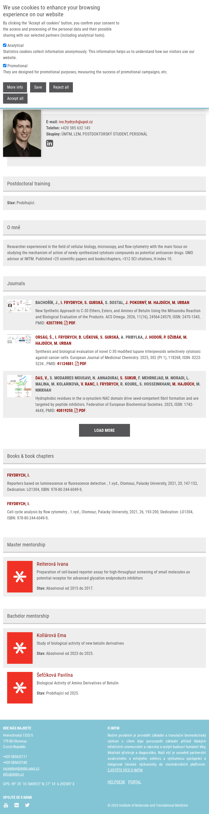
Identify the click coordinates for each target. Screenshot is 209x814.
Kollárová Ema (51, 635)
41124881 (65, 363)
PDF (71, 323)
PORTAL (134, 782)
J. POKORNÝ (135, 302)
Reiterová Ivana (52, 564)
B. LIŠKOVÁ (88, 337)
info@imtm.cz (13, 774)
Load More (104, 430)
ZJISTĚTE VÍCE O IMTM (125, 770)
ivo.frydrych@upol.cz (76, 121)
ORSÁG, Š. (44, 337)
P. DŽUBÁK (172, 337)
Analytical (15, 45)
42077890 (54, 323)
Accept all (15, 98)
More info (15, 87)
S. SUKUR (128, 378)
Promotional (17, 65)
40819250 (64, 410)
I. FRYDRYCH (71, 302)
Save (38, 87)
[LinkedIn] (49, 143)
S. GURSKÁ (93, 302)
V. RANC (88, 384)
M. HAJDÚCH (159, 302)
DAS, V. (41, 378)
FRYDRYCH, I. (18, 475)
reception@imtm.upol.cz (21, 768)
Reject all (61, 87)
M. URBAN (180, 302)
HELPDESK (116, 782)
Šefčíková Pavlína (55, 675)
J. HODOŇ (153, 337)
